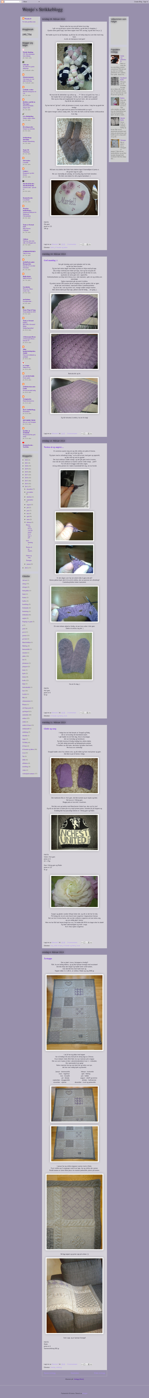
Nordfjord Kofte (123, 79)
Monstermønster (28, 77)
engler (24, 618)
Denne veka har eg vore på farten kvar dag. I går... (29, 531)
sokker (24, 718)
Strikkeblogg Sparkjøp (27, 138)
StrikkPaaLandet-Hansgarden (29, 263)
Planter (24, 704)
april (28, 516)
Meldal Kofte (122, 119)
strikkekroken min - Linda (29, 387)
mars (28, 519)
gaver (24, 632)
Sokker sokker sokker (29, 118)
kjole (24, 673)
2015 (26, 481)
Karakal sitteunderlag (29, 141)
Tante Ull (26, 150)
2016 (26, 478)
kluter (24, 677)
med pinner (26, 299)
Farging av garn (27, 621)
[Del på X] (85, 244)
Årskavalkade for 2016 (29, 312)
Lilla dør (26, 64)
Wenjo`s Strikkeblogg (42, 9)
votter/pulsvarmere (28, 773)
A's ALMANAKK (28, 376)
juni (28, 510)
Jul (23, 660)
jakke (24, 656)
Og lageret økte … (28, 301)
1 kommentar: (72, 244)
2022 (26, 460)
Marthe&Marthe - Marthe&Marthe (29, 184)
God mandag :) (51, 260)
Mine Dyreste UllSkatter (26, 229)
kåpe (23, 684)
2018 (26, 472)
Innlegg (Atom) (79, 1379)
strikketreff (25, 729)
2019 (26, 469)
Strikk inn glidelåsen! (123, 58)
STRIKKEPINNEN (29, 251)
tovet (65, 716)
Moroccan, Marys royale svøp (28, 290)
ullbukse (25, 763)
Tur (23, 756)
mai (28, 513)
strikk (24, 722)
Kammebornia (28, 198)
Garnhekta (26, 287)
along (24, 584)
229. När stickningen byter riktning (28, 55)
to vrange (26, 365)
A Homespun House (29, 337)
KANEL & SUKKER (26, 432)
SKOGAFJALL (27, 278)
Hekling (24, 646)
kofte (24, 680)
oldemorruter (26, 701)
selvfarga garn (26, 708)
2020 (26, 466)
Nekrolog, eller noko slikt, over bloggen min (29, 242)
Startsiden (75, 1373)
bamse (24, 597)
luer (52, 946)
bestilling (25, 604)
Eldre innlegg (99, 1373)
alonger (24, 587)
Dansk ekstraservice (28, 401)
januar (29, 564)
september (30, 500)
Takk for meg (26, 253)
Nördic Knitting (28, 52)
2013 (26, 486)
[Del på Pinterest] (90, 244)
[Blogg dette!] (83, 244)
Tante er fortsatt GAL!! (28, 321)
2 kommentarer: (72, 433)
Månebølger (26, 152)
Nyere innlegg (50, 1373)
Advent (24, 580)
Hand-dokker (26, 642)
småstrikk (25, 715)
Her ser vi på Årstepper (29, 422)
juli (28, 507)
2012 (26, 568)
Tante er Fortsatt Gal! (28, 226)
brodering (25, 611)
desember (30, 489)
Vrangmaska (27, 399)
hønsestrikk (26, 649)
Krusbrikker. (26, 411)
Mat (23, 697)
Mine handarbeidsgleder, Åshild (29, 351)
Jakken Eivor (26, 367)
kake (23, 670)
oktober (29, 497)
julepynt (25, 666)
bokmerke (25, 608)
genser (24, 635)
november (30, 492)
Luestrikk (25, 162)
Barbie (122, 98)
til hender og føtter (61, 247)
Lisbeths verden (28, 89)
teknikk (24, 735)
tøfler (24, 760)
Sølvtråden (26, 160)
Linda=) (25, 171)
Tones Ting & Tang (29, 310)
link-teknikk (26, 687)
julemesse (25, 663)
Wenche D (28, 18)
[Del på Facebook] (87, 244)
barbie (24, 601)
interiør (53, 1367)
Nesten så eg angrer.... (54, 447)
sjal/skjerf (25, 711)
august (29, 504)
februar (29, 522)
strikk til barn (58, 946)
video (24, 770)
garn (23, 628)
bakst (52, 247)
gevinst (24, 639)
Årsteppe (48, 958)
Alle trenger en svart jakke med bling (28, 80)
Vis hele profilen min (29, 22)
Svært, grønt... (27, 378)
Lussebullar (26, 200)
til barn (24, 746)
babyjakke (25, 590)
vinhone (25, 239)
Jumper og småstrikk (29, 129)
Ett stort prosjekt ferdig (29, 390)
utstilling (25, 766)
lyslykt (24, 694)
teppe (24, 739)
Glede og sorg (50, 728)
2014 (26, 483)
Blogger (84, 1393)
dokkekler (25, 615)
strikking (59, 1367)
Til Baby (25, 742)
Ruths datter (27, 276)
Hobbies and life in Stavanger (29, 103)
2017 (26, 475)
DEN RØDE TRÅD (29, 420)
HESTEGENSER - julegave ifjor (28, 106)
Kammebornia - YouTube (28, 446)
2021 (26, 463)
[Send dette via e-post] (81, 244)
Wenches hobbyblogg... (27, 209)
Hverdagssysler (28, 127)
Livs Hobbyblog (28, 116)
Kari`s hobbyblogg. (29, 409)
